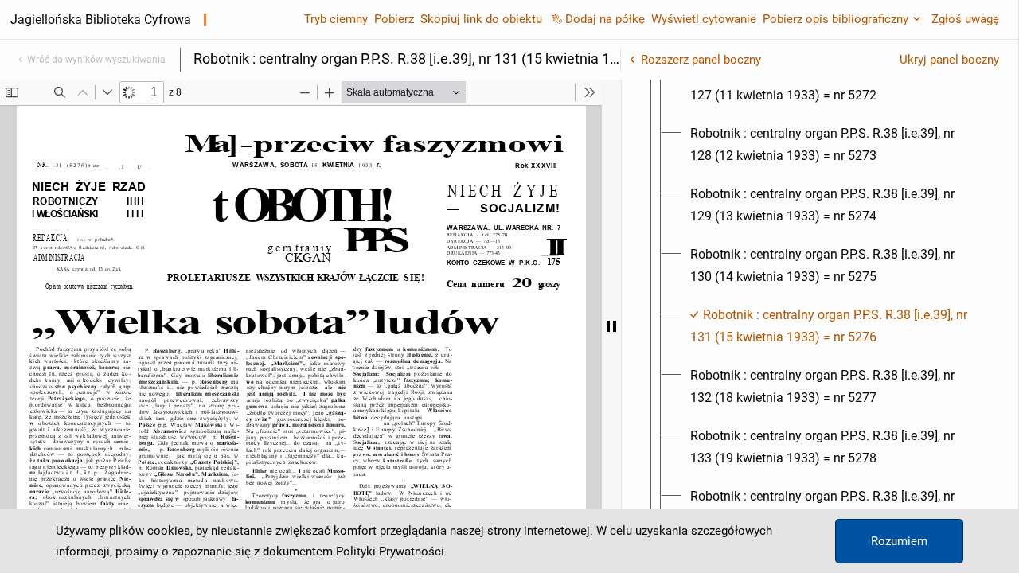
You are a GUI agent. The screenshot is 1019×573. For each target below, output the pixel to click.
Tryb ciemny (336, 19)
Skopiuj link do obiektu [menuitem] (481, 19)
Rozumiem (899, 541)
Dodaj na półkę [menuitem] (605, 19)
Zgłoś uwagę (965, 19)
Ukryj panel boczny (949, 60)
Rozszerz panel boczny (701, 60)
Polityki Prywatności (390, 551)
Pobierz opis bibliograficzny (835, 19)
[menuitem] (834, 84)
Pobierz (394, 19)
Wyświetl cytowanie (703, 19)
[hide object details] (611, 326)
